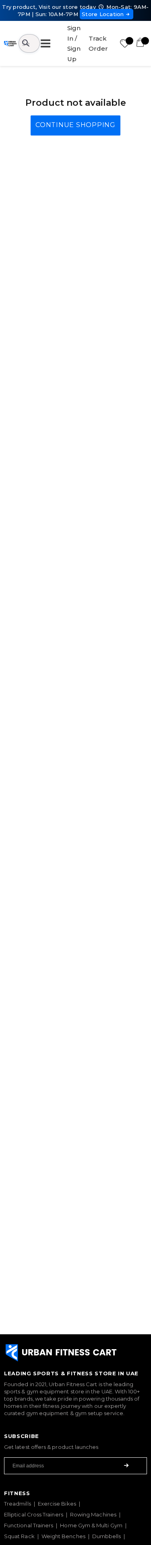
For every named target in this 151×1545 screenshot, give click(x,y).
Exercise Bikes (57, 1503)
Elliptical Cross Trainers (33, 1514)
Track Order (98, 44)
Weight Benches (63, 1536)
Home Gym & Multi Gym (91, 1525)
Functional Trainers (28, 1525)
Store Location (103, 14)
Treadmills (17, 1503)
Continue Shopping (75, 125)
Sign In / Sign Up (74, 43)
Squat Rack (19, 1536)
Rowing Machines (93, 1514)
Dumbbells (106, 1536)
